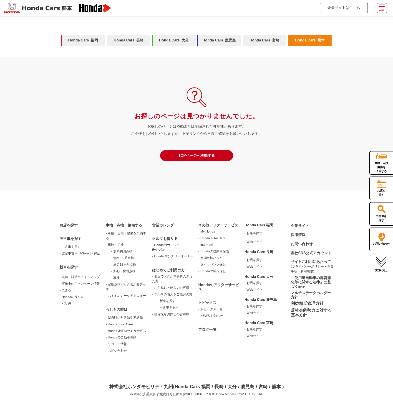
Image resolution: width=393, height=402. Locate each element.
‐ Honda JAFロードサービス (126, 331)
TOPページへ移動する (196, 155)
